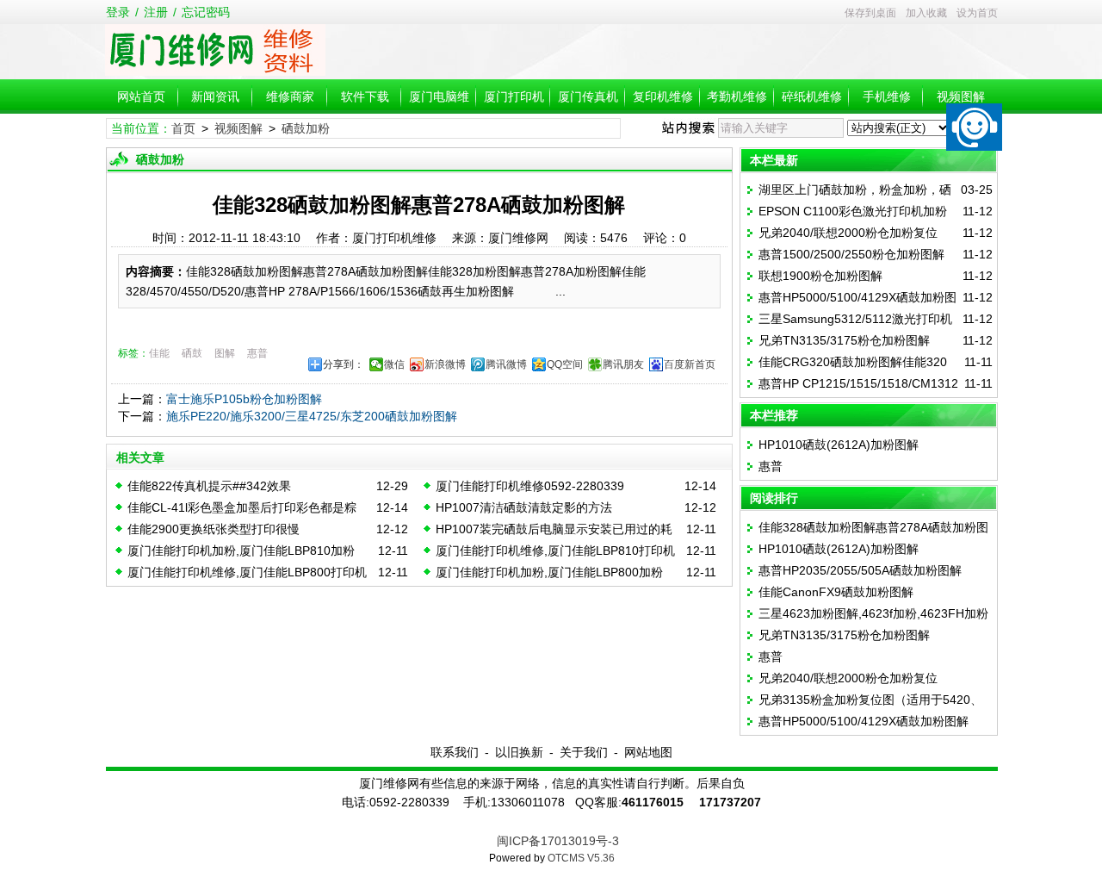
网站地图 (648, 752)
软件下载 (365, 96)
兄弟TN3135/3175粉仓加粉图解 (844, 340)
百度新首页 (689, 364)
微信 (394, 364)
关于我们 (584, 752)
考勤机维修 (737, 96)
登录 (118, 12)
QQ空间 (565, 364)
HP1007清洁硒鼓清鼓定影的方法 (524, 507)
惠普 (257, 353)
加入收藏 (926, 13)
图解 (224, 353)
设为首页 (977, 13)
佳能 (159, 353)
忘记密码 (206, 12)
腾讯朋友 (623, 364)
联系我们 (454, 752)
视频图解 (961, 96)
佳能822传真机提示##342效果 (209, 486)
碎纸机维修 (812, 96)
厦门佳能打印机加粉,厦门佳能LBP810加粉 (241, 550)
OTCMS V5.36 (581, 858)
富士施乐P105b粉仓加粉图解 (244, 399)
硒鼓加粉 (306, 128)
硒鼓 (192, 353)
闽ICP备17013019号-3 (558, 841)
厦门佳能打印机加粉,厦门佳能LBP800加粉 (549, 572)
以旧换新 (519, 752)
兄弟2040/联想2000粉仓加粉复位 (848, 233)
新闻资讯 (215, 96)
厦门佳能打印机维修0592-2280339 (530, 486)
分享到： (343, 364)
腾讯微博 (506, 364)
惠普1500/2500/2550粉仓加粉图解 (851, 254)
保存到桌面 (870, 13)
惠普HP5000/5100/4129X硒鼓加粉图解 (863, 721)
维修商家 (290, 96)
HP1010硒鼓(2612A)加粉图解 (838, 444)
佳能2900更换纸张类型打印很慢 (213, 529)
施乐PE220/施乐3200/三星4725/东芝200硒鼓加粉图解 (311, 416)
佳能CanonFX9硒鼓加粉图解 (835, 592)
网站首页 (141, 96)
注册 (156, 12)
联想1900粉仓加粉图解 (820, 276)
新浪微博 (445, 364)
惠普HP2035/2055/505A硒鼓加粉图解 (860, 570)
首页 (183, 128)
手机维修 (887, 96)
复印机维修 (663, 96)
